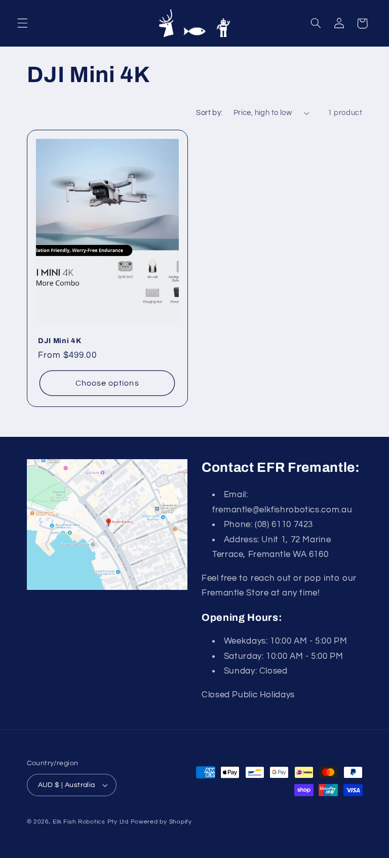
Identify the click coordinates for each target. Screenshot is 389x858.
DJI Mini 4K (59, 341)
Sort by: (209, 113)
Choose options (107, 383)
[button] (22, 23)
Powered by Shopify (161, 822)
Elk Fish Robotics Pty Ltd (90, 822)
